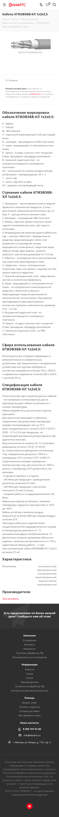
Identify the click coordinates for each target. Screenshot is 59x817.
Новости (29, 669)
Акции (29, 673)
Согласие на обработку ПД (29, 686)
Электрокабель (10, 598)
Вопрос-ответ (29, 702)
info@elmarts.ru (36, 94)
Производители (29, 682)
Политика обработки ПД (29, 653)
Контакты (29, 644)
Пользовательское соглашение (29, 657)
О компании (29, 640)
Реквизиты (29, 648)
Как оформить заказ (29, 715)
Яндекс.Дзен (29, 806)
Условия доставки (29, 711)
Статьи (29, 677)
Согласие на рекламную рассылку (29, 690)
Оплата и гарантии (29, 706)
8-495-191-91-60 (32, 728)
